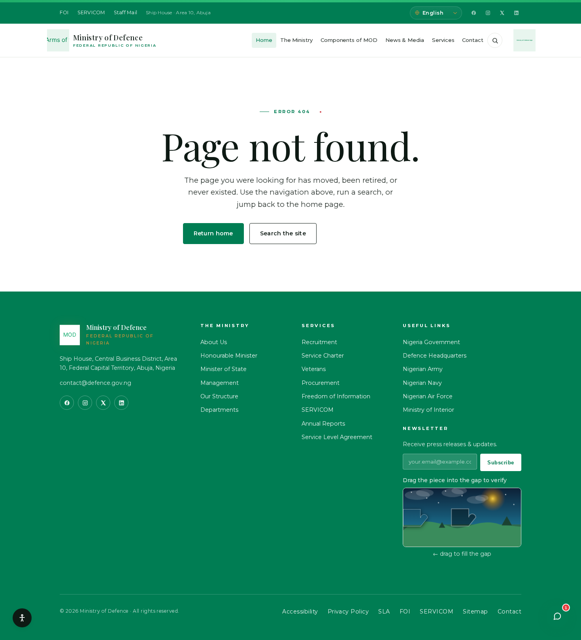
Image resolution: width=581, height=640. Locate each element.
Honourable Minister (228, 355)
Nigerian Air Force (428, 396)
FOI (64, 12)
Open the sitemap (360, 233)
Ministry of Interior (428, 409)
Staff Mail (126, 12)
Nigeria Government (431, 342)
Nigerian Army (423, 369)
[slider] (415, 517)
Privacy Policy (348, 611)
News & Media (404, 40)
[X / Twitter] (502, 13)
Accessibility (300, 611)
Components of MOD (349, 40)
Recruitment (319, 342)
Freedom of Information (336, 396)
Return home (213, 233)
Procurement (321, 382)
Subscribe (500, 463)
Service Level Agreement (337, 437)
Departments (219, 409)
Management (219, 382)
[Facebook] (473, 13)
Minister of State (223, 369)
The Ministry (296, 40)
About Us (213, 342)
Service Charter (323, 355)
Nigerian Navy (422, 382)
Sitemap (475, 611)
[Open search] (494, 40)
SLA (384, 611)
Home (264, 40)
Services (443, 40)
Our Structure (219, 396)
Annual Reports (323, 423)
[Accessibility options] (22, 617)
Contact (472, 40)
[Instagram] (488, 13)
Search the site (283, 233)
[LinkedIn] (516, 13)
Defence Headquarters (434, 355)
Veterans (314, 369)
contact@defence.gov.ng (95, 382)
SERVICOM (91, 12)
